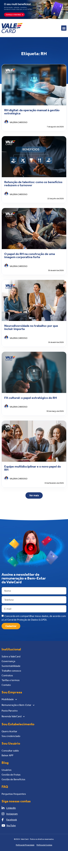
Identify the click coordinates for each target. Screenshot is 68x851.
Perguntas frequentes (14, 793)
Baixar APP (7, 755)
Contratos (7, 675)
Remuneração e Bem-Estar (16, 704)
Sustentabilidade (11, 665)
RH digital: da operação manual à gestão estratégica (31, 111)
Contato (6, 684)
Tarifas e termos (11, 680)
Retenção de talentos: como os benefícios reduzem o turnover (33, 183)
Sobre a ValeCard (11, 656)
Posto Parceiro (10, 710)
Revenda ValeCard (12, 716)
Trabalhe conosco (11, 670)
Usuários (7, 769)
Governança (8, 661)
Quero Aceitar (9, 731)
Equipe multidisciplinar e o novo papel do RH (32, 468)
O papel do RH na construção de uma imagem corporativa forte (29, 255)
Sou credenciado (11, 736)
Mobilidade (8, 699)
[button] (63, 28)
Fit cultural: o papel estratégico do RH (30, 398)
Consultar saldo (10, 750)
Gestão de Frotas (11, 774)
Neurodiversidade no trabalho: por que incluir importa (31, 327)
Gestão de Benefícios (13, 779)
